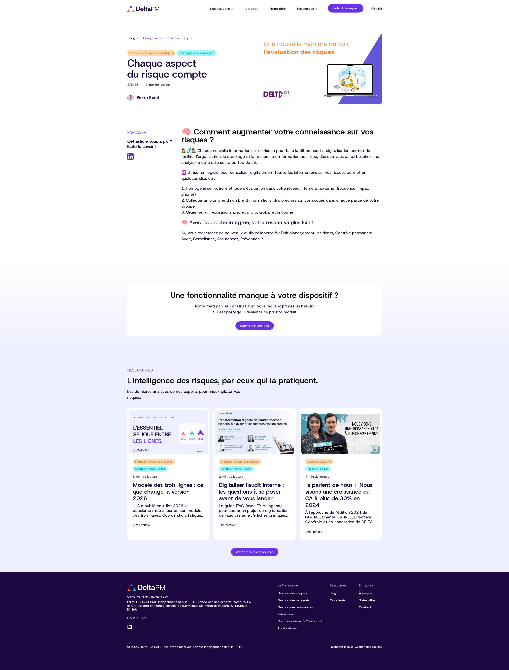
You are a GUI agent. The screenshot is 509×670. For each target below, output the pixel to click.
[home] (143, 9)
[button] (221, 8)
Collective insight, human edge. (147, 596)
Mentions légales (342, 647)
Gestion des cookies (368, 647)
